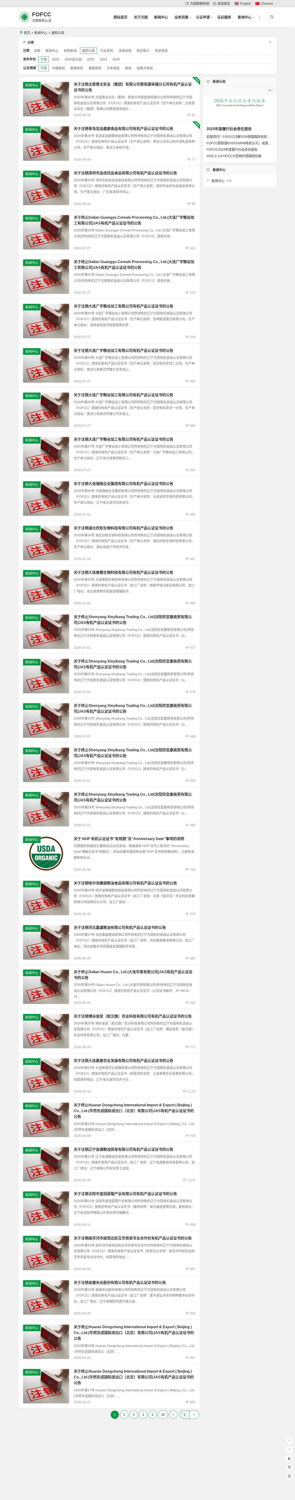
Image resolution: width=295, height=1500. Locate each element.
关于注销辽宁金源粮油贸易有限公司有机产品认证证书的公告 (123, 1149)
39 (163, 1415)
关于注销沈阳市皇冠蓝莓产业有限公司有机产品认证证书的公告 (125, 1194)
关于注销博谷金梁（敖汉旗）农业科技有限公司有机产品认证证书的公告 (133, 1016)
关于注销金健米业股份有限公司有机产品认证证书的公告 (120, 1283)
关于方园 (141, 17)
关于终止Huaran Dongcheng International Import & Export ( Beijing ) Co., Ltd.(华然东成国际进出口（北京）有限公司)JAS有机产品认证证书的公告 (134, 1111)
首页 (27, 32)
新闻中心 (161, 17)
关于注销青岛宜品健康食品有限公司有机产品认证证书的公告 (123, 129)
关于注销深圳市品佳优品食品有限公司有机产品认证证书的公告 (125, 173)
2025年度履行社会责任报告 (229, 129)
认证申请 (203, 17)
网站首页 (120, 17)
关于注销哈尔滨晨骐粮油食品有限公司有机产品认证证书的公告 (125, 883)
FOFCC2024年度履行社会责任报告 (231, 149)
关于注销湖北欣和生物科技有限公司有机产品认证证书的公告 (123, 528)
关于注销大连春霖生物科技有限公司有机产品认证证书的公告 (123, 572)
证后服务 (224, 17)
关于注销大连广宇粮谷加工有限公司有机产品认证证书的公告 (123, 306)
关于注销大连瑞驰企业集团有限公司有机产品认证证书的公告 (123, 484)
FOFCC (41, 14)
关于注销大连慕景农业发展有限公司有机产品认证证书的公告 (123, 1061)
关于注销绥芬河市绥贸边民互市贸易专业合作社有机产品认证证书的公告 (133, 1238)
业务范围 (181, 17)
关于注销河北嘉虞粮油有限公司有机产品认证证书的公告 (120, 927)
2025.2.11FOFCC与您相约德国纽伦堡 (233, 156)
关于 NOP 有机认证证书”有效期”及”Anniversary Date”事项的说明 (129, 839)
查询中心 (244, 17)
